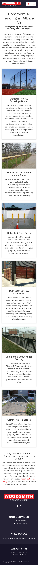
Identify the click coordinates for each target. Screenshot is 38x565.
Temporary (22, 523)
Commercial (21, 521)
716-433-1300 (19, 534)
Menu (32, 4)
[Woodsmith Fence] (11, 4)
